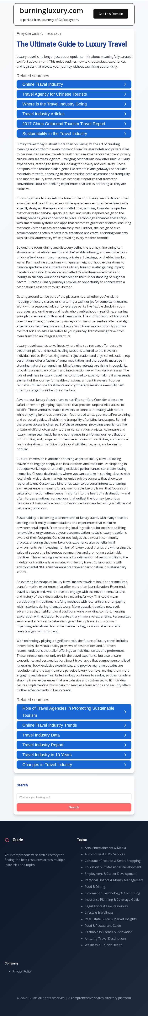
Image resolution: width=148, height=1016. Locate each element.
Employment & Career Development (111, 874)
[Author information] (41, 33)
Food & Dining (95, 886)
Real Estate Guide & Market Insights (111, 919)
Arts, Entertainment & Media (105, 848)
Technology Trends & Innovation (109, 932)
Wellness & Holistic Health (103, 945)
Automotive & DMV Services (105, 854)
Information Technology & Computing (112, 893)
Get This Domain (111, 14)
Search (74, 807)
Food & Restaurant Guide (103, 925)
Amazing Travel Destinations (106, 938)
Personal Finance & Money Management (114, 880)
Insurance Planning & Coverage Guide (112, 899)
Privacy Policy (22, 971)
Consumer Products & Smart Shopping (113, 861)
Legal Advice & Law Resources (106, 906)
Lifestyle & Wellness (99, 912)
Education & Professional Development (113, 867)
